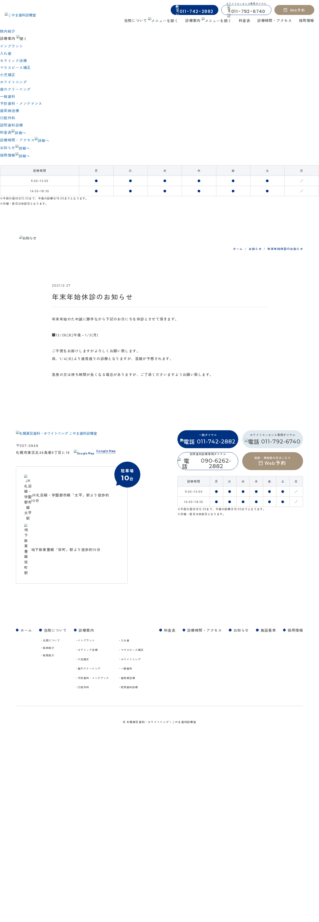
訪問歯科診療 (11, 124)
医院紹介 (48, 655)
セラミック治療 (13, 60)
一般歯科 (7, 96)
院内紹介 (7, 31)
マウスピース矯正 (15, 67)
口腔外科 (7, 117)
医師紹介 (48, 648)
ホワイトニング (13, 81)
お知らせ (7, 147)
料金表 (244, 20)
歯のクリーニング (15, 89)
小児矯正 (7, 74)
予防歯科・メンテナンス (21, 103)
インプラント (11, 46)
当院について (51, 640)
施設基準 (268, 630)
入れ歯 (5, 53)
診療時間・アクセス (274, 20)
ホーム (26, 630)
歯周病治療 (9, 110)
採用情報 (306, 20)
